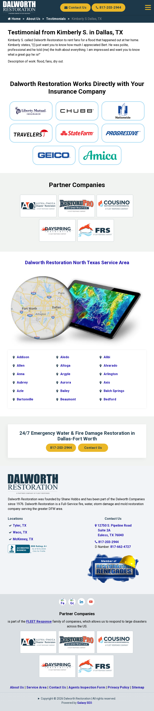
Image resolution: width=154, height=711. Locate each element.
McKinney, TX (23, 539)
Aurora (65, 382)
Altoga (65, 365)
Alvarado (110, 365)
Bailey (64, 391)
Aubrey (22, 382)
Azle (20, 391)
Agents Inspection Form (87, 687)
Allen (20, 365)
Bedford (110, 399)
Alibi (107, 357)
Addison (23, 357)
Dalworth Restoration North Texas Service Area (77, 262)
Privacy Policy (118, 687)
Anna (20, 374)
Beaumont (68, 399)
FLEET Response (39, 621)
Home (16, 19)
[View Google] (72, 601)
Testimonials (56, 19)
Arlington (111, 374)
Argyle (65, 374)
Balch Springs (114, 391)
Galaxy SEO (84, 702)
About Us (33, 19)
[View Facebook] (62, 601)
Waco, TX (20, 532)
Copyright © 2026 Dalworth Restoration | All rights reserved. (78, 698)
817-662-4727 (120, 547)
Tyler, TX (19, 525)
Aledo (64, 357)
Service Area (36, 687)
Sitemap (138, 687)
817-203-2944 (110, 7)
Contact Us (77, 7)
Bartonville (25, 399)
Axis (107, 382)
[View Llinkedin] (81, 601)
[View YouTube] (90, 601)
